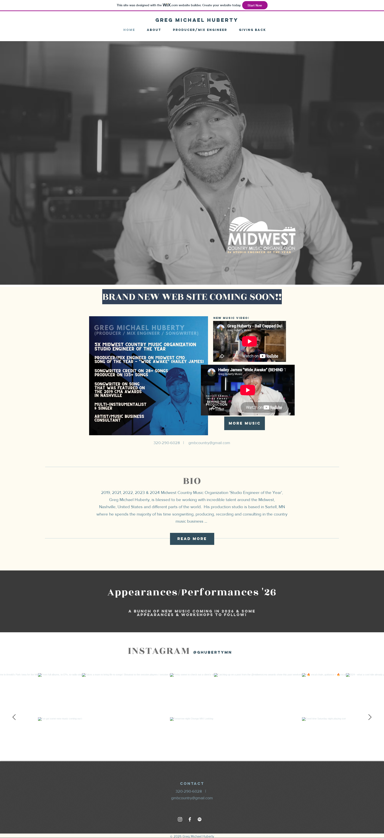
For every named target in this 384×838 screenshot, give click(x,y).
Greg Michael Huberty (196, 20)
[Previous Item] (14, 717)
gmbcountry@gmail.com (209, 443)
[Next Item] (369, 717)
